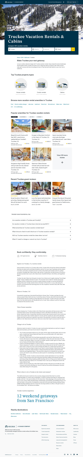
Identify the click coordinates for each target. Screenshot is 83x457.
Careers (75, 434)
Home (18, 57)
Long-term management (61, 440)
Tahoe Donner (63, 413)
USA (22, 57)
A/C (12, 106)
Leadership (75, 431)
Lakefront (37, 104)
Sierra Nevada (26, 413)
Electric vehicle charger (21, 104)
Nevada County (54, 413)
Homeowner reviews (60, 431)
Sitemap (16, 454)
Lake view (30, 104)
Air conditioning (18, 106)
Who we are (75, 428)
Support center (45, 434)
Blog (74, 437)
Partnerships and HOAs (61, 434)
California (26, 57)
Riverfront (43, 104)
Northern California (16, 413)
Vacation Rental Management (55, 2)
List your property (60, 428)
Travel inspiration (46, 431)
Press (74, 440)
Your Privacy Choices (42, 454)
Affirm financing (45, 440)
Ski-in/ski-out (51, 104)
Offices (75, 442)
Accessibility (34, 454)
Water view (59, 104)
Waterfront (66, 104)
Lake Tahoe (35, 413)
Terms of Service (27, 454)
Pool (12, 104)
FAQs (57, 448)
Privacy (21, 454)
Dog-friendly (23, 116)
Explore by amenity (46, 428)
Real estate (58, 445)
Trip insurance (45, 437)
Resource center (60, 442)
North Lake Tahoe (44, 413)
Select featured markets (61, 437)
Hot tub (31, 116)
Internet (39, 116)
